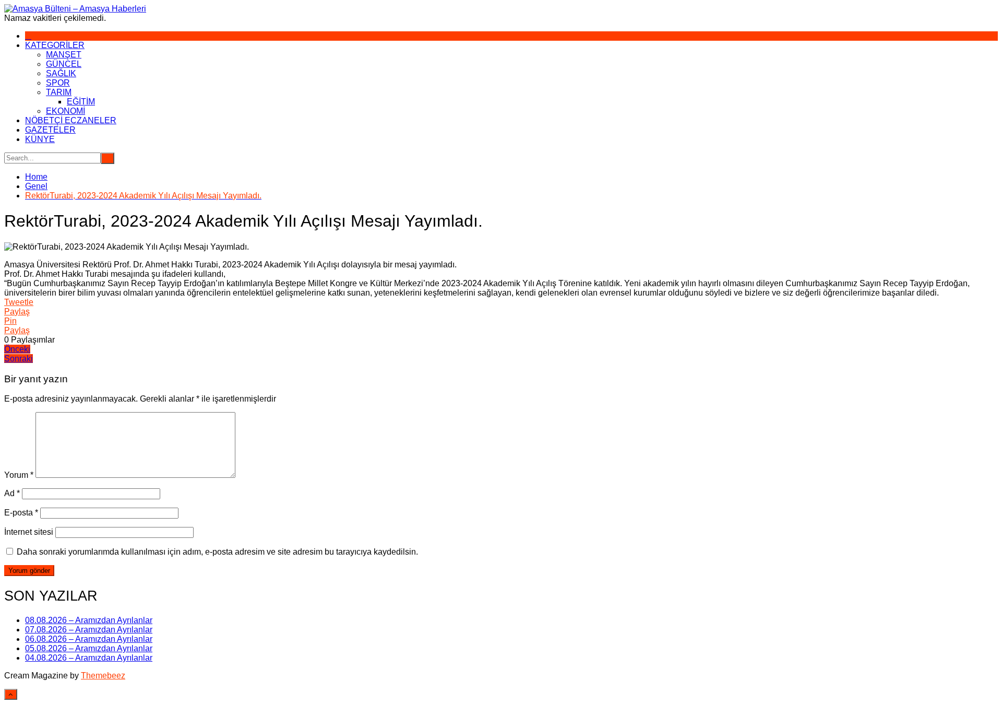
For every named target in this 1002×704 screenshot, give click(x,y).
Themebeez (103, 675)
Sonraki (18, 358)
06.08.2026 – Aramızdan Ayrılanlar (88, 639)
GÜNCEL (63, 64)
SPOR (58, 82)
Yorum (18, 475)
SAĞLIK (61, 73)
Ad (12, 493)
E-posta (21, 512)
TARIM (58, 92)
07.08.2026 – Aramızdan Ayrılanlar (88, 629)
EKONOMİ (65, 111)
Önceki (17, 349)
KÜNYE (40, 139)
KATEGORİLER (55, 45)
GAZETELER (50, 129)
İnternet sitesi (28, 531)
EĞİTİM (81, 101)
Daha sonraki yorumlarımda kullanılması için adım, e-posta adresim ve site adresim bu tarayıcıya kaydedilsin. (217, 551)
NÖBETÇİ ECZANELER (70, 120)
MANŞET (63, 54)
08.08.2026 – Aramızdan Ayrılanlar (88, 620)
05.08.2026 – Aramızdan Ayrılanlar (88, 648)
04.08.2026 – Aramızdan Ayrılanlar (88, 657)
